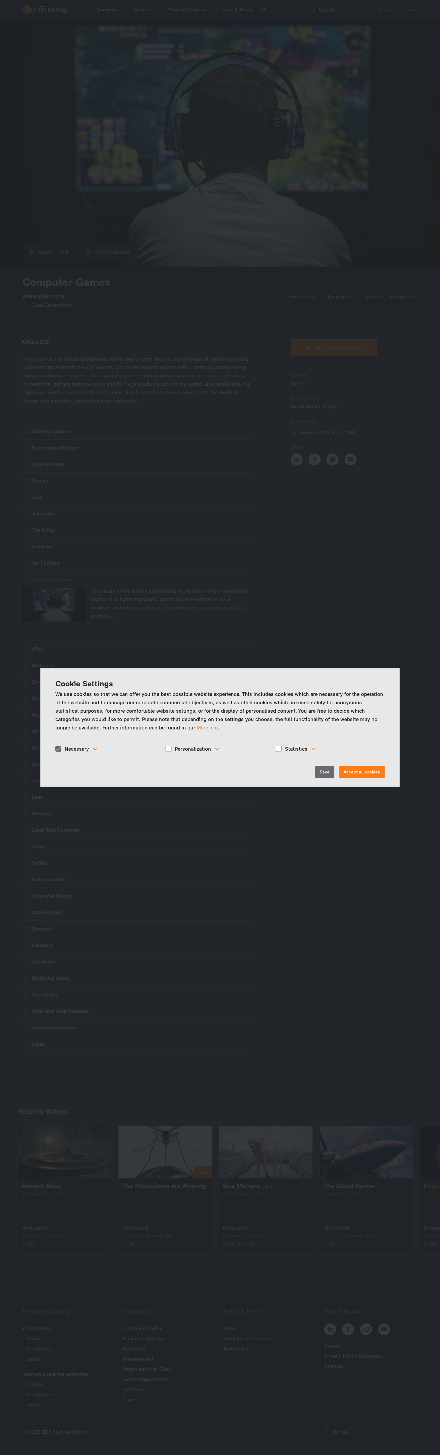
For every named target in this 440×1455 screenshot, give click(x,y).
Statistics (296, 749)
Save (325, 772)
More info (207, 727)
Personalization (193, 749)
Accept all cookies (362, 772)
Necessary (77, 749)
